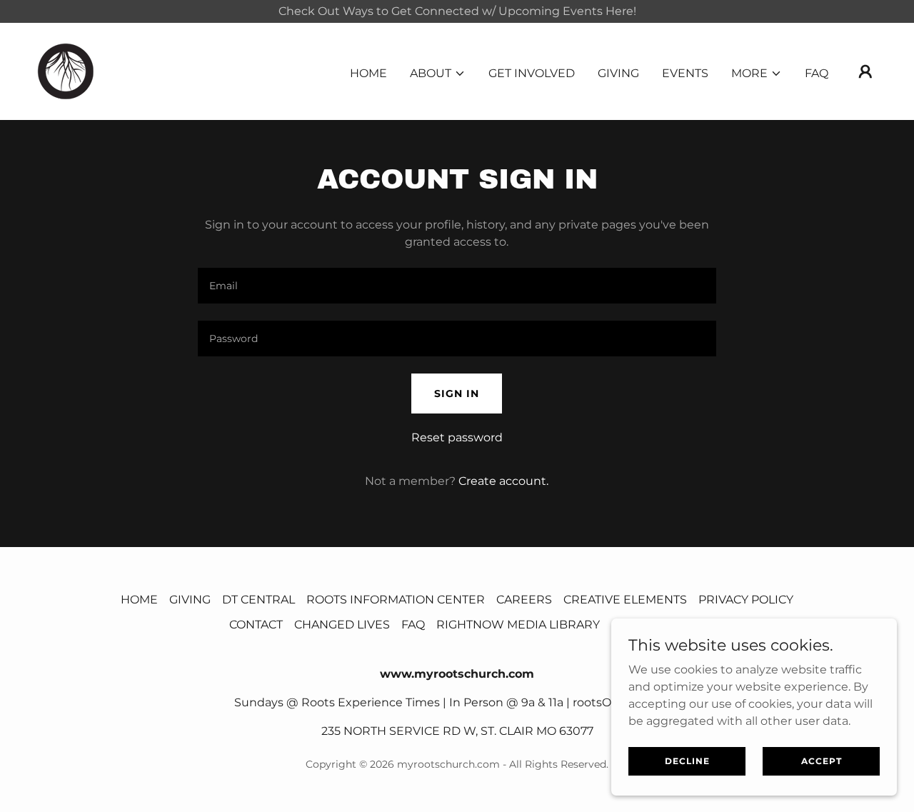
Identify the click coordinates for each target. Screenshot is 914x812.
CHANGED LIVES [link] (342, 624)
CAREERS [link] (524, 599)
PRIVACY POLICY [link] (745, 599)
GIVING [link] (618, 73)
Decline (687, 761)
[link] (65, 70)
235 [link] (331, 731)
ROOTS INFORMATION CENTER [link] (395, 599)
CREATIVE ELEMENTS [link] (625, 599)
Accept (821, 761)
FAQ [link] (816, 73)
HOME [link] (368, 73)
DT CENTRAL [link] (258, 599)
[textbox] (456, 286)
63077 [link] (576, 731)
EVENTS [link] (685, 73)
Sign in (456, 393)
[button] (438, 73)
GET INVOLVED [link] (531, 73)
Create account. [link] (503, 481)
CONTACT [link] (256, 624)
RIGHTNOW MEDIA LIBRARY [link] (518, 624)
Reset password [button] (457, 437)
